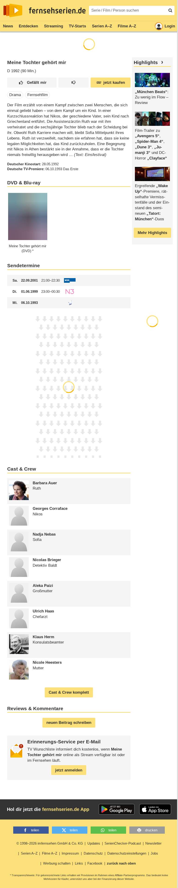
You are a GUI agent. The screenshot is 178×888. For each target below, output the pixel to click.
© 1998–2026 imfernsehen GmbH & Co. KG (49, 843)
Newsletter (153, 843)
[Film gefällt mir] (32, 83)
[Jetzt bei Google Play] (117, 809)
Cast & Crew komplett (69, 692)
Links (79, 863)
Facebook (94, 863)
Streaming (53, 26)
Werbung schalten (56, 863)
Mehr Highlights (152, 233)
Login (170, 26)
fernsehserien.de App (65, 809)
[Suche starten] (170, 10)
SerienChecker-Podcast (123, 843)
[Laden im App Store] (155, 809)
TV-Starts (77, 26)
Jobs (154, 853)
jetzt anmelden (68, 770)
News (8, 26)
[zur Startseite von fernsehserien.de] (12, 10)
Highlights (146, 62)
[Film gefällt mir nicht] (73, 83)
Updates (93, 843)
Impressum (70, 853)
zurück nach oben (121, 863)
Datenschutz (93, 853)
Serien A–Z (102, 26)
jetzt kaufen (114, 82)
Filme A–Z (127, 26)
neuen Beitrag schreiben (68, 722)
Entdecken (28, 26)
